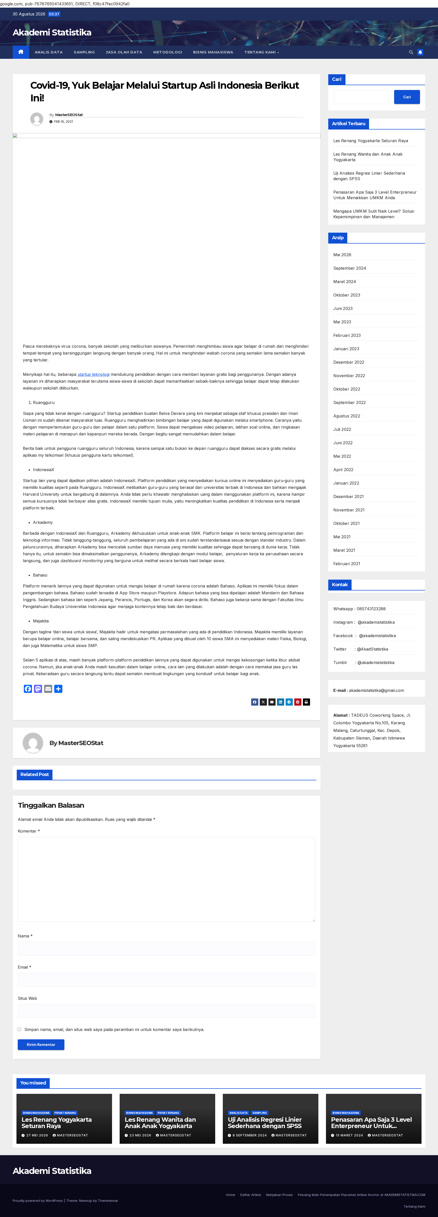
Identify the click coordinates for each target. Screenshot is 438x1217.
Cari (337, 79)
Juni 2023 (343, 308)
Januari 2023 (346, 348)
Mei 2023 (342, 321)
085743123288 (371, 608)
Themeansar (108, 1200)
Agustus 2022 (346, 415)
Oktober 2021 (346, 523)
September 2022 (349, 402)
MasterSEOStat (69, 115)
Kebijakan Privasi (279, 1195)
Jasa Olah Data (124, 52)
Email (24, 967)
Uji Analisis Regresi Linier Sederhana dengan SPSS (265, 1123)
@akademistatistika (376, 622)
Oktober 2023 (346, 295)
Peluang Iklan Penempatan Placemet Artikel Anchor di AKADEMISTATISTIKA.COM (361, 1195)
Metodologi (167, 52)
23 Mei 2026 (141, 1135)
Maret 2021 (344, 550)
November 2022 (349, 375)
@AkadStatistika (372, 649)
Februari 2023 (347, 335)
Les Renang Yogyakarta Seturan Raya (370, 140)
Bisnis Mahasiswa (213, 52)
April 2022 (343, 469)
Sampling (84, 52)
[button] (411, 52)
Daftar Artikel (250, 1195)
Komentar (29, 831)
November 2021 (349, 509)
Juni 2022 (343, 442)
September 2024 (350, 268)
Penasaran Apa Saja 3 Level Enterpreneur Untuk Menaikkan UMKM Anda (371, 1126)
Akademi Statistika (52, 32)
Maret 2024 (344, 281)
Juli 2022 (342, 429)
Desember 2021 (348, 496)
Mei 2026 (342, 254)
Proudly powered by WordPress (38, 1200)
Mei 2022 (342, 456)
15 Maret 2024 (350, 1135)
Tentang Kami (260, 52)
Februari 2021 (346, 563)
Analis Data (49, 52)
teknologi (94, 374)
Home (230, 1195)
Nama (25, 935)
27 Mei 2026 (37, 1135)
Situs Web (27, 998)
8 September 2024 (250, 1135)
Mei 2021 (342, 536)
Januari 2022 (346, 483)
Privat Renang (65, 1112)
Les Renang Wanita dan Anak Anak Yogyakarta (160, 1123)
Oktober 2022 (346, 389)
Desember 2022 (348, 362)
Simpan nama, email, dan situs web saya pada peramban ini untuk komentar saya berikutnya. (114, 1029)
